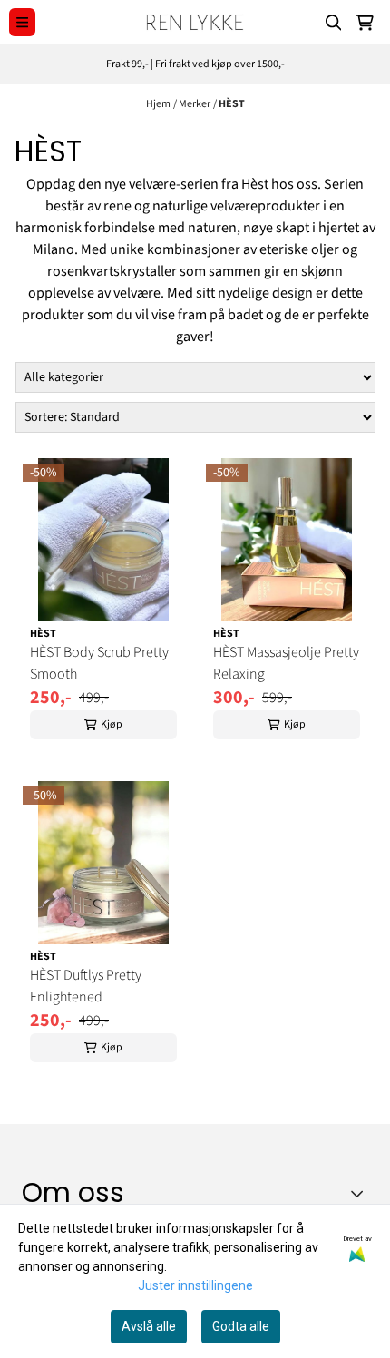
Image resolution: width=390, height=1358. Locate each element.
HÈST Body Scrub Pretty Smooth (99, 663)
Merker (194, 104)
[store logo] (194, 22)
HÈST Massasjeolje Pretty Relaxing (286, 663)
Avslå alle (149, 1326)
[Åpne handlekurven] (364, 22)
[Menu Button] (22, 22)
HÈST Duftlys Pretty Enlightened (85, 986)
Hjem (158, 104)
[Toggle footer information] (361, 1194)
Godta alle (240, 1326)
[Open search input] (334, 23)
